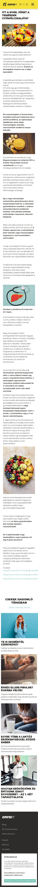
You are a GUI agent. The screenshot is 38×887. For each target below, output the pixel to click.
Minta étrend (8, 834)
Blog (4, 825)
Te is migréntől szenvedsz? (12, 643)
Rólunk (5, 845)
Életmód (19, 607)
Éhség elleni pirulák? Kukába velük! (17, 689)
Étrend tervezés (9, 829)
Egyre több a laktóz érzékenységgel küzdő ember (18, 739)
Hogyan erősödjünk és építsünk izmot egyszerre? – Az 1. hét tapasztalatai (18, 793)
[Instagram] (24, 4)
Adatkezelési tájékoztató (13, 875)
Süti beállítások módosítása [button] (14, 873)
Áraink (5, 840)
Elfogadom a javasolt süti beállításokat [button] (20, 881)
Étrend (27, 607)
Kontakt (6, 849)
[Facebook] (20, 4)
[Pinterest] (27, 4)
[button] (32, 4)
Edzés (11, 607)
